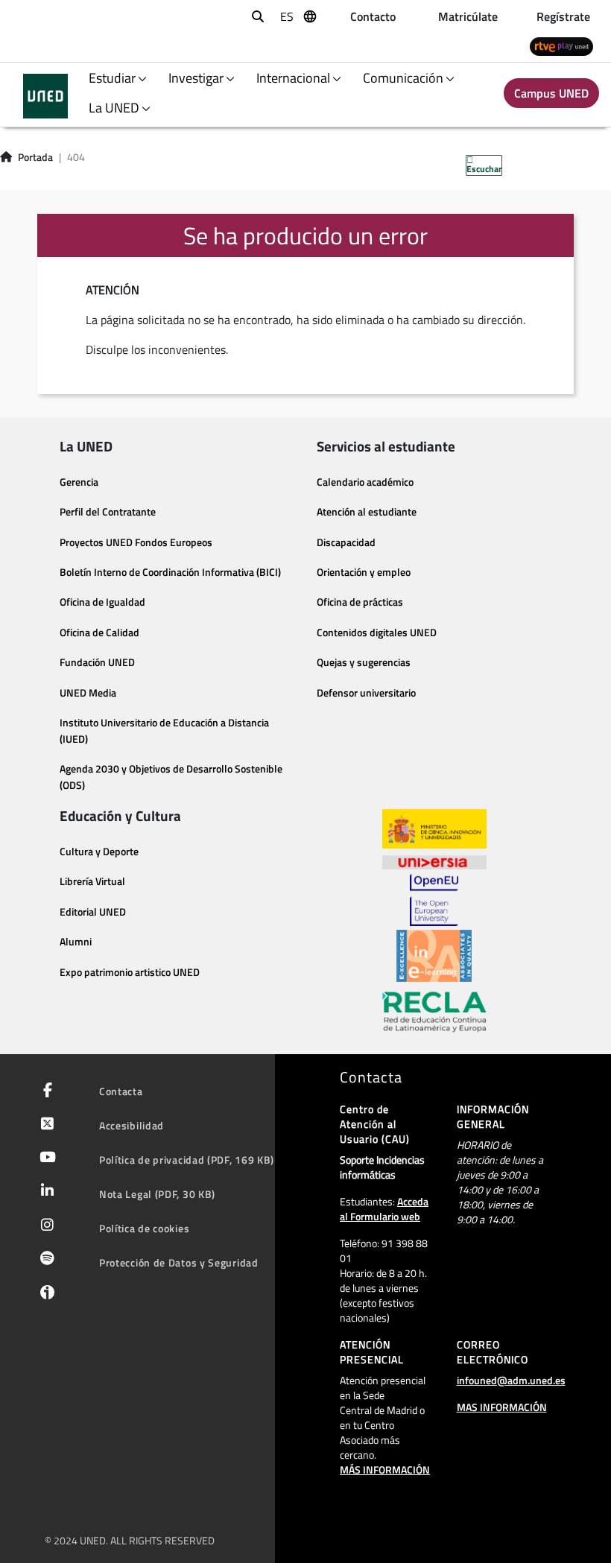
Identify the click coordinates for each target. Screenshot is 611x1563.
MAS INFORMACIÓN (502, 1407)
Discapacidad (346, 542)
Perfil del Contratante (108, 512)
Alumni (76, 941)
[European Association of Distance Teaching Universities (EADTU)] (434, 956)
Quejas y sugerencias (364, 662)
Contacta (121, 1091)
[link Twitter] (44, 1124)
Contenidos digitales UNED (377, 632)
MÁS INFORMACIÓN (385, 1469)
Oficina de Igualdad (102, 602)
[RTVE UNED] (561, 46)
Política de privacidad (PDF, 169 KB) (186, 1159)
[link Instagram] (44, 1226)
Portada (35, 157)
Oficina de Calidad (99, 632)
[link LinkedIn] (44, 1192)
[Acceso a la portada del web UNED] (45, 96)
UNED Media (88, 693)
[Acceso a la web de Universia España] (434, 861)
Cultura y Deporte (99, 851)
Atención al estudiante (367, 512)
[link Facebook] (44, 1091)
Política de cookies (144, 1228)
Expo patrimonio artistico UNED (130, 972)
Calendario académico (365, 482)
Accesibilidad (131, 1125)
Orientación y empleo (364, 572)
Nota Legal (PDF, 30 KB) (157, 1194)
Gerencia (79, 482)
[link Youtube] (44, 1158)
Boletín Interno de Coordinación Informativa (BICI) (170, 572)
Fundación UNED (97, 662)
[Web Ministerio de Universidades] (434, 829)
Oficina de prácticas (360, 602)
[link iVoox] (44, 1295)
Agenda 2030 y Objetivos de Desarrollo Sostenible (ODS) (171, 777)
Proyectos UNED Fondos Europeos (136, 542)
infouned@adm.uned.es (511, 1380)
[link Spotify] (44, 1259)
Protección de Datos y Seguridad (179, 1262)
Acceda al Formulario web (384, 1208)
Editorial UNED (93, 912)
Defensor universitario (366, 693)
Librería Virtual (92, 881)
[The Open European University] (434, 900)
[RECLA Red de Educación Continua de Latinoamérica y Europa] (434, 1011)
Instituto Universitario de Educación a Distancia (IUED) (164, 730)
